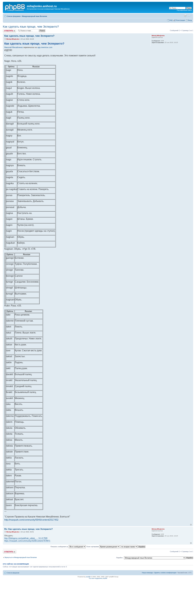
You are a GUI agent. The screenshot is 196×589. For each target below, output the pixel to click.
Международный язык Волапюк (34, 16)
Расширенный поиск (184, 10)
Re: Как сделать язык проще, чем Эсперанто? (28, 529)
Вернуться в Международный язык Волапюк (21, 557)
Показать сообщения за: (60, 546)
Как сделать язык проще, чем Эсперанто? (31, 26)
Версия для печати (185, 15)
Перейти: (119, 558)
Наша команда (147, 572)
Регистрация (180, 20)
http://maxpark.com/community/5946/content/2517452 (31, 520)
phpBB (88, 577)
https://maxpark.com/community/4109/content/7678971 (27, 541)
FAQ (171, 20)
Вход (190, 20)
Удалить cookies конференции (165, 572)
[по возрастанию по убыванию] (133, 546)
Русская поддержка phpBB (98, 578)
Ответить (6, 30)
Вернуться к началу (191, 524)
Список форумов (14, 16)
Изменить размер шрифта (190, 15)
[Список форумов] (15, 7)
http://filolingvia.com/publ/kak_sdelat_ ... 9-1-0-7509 (25, 538)
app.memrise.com (44, 47)
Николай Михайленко (13, 47)
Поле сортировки (92, 546)
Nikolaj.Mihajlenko (12, 39)
